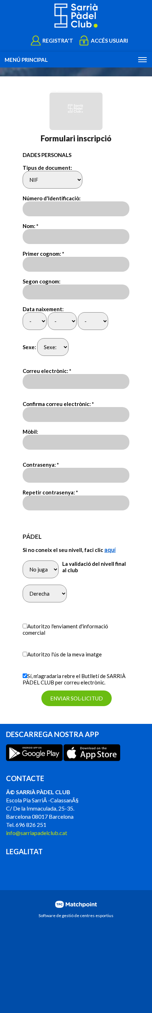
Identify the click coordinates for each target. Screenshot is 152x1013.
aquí (110, 549)
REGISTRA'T (57, 40)
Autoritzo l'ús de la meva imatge (64, 654)
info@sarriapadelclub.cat (36, 832)
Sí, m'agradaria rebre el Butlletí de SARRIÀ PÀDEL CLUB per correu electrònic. (74, 679)
